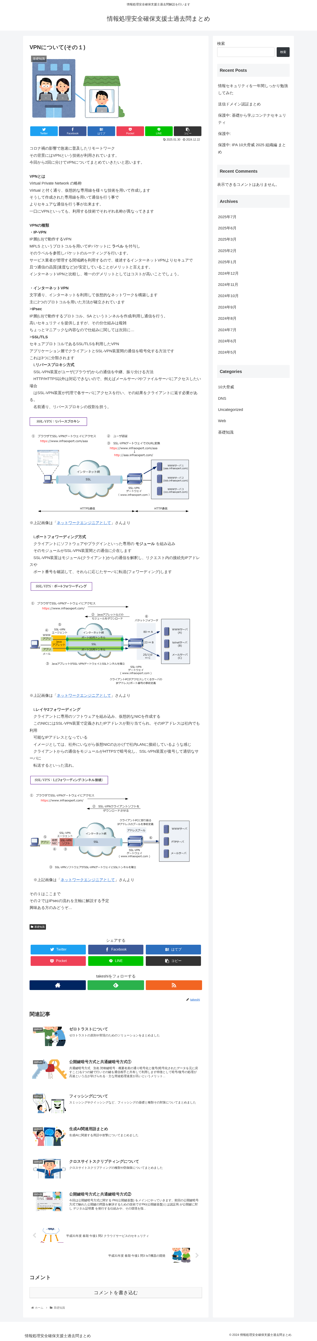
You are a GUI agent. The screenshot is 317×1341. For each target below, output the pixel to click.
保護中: (224, 134)
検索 (221, 43)
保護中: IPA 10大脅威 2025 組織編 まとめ (252, 148)
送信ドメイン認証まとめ (239, 104)
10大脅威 (226, 387)
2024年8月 (227, 318)
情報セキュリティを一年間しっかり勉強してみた (253, 89)
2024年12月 (228, 273)
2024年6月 (227, 341)
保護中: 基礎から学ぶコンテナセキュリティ (252, 118)
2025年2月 (227, 251)
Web (222, 421)
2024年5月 (227, 352)
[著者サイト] (58, 985)
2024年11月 (228, 285)
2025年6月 (227, 228)
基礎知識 (39, 926)
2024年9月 (227, 307)
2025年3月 (227, 239)
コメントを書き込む (116, 1292)
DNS (222, 398)
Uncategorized (230, 410)
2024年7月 (227, 330)
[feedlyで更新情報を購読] (116, 985)
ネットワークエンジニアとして (84, 523)
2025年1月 (227, 262)
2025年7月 (227, 217)
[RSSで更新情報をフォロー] (174, 985)
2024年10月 (228, 296)
